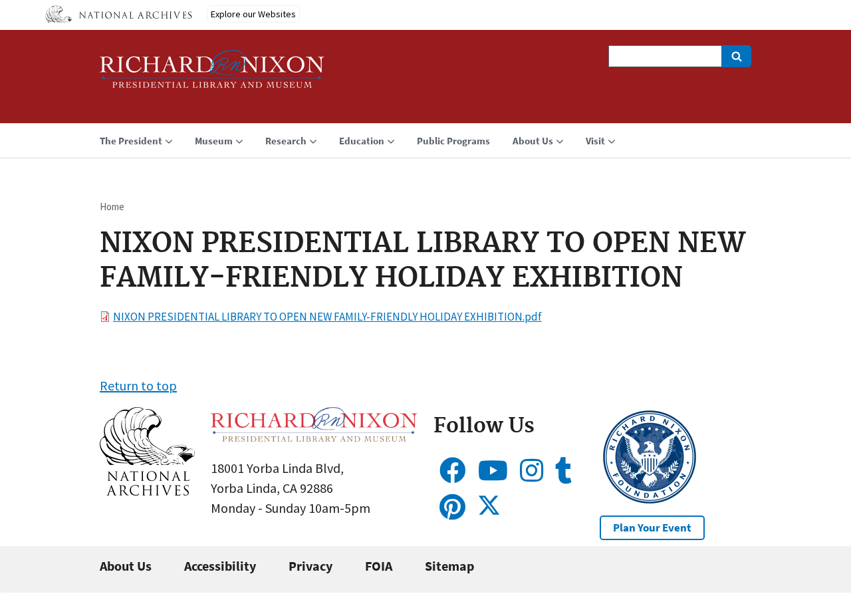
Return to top (138, 385)
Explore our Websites (253, 14)
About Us (126, 565)
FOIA (378, 565)
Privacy (310, 565)
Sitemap (449, 565)
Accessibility (220, 565)
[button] (147, 490)
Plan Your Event (652, 527)
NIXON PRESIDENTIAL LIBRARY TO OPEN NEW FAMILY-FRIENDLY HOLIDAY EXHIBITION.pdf (327, 316)
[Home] (212, 75)
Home (112, 206)
